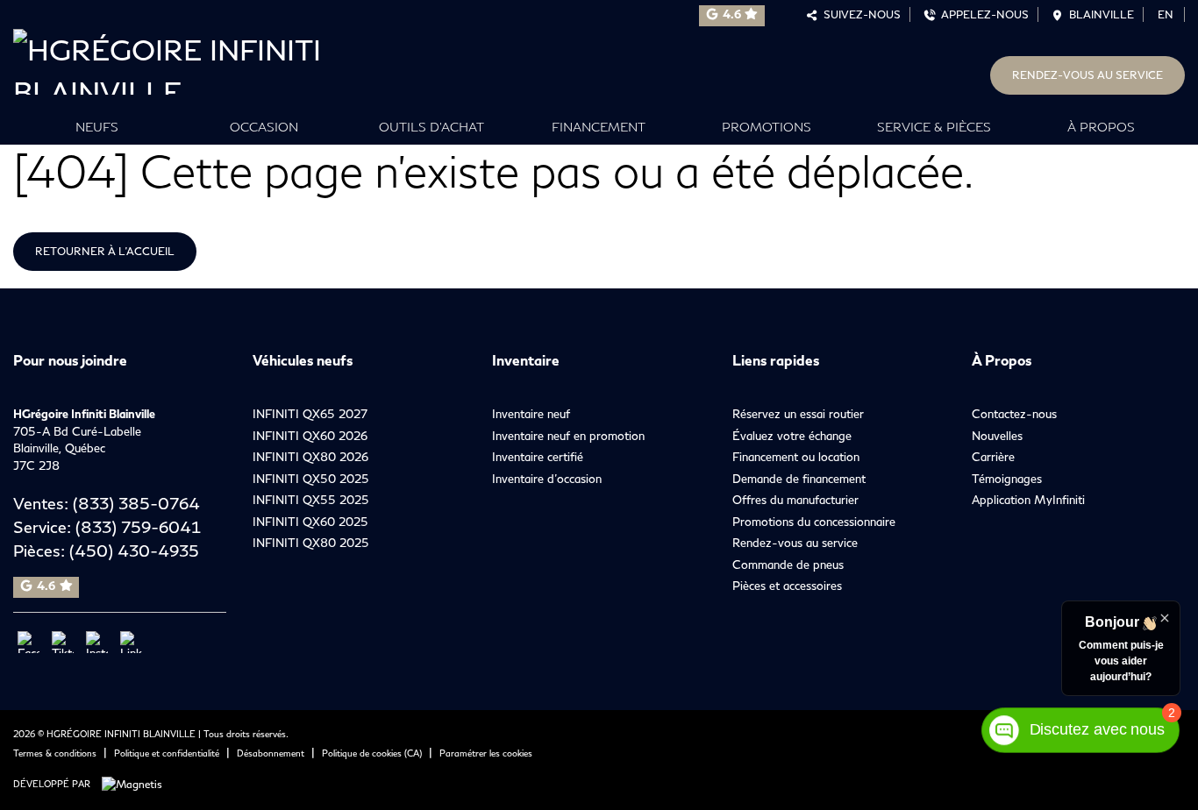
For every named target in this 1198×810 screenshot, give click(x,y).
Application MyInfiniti (1028, 500)
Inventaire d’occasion (547, 479)
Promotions (766, 126)
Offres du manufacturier (795, 500)
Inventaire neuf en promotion (568, 436)
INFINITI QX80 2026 (310, 457)
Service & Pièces (934, 126)
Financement (598, 126)
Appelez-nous (982, 14)
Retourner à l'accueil (105, 251)
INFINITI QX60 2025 (310, 522)
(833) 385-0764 (136, 503)
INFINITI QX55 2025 (311, 500)
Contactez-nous (1014, 414)
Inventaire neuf (531, 414)
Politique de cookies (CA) (372, 753)
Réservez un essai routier (798, 414)
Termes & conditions (54, 753)
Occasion (264, 126)
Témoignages (1007, 479)
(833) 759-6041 (138, 526)
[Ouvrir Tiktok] (63, 642)
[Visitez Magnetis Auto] (136, 783)
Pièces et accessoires (787, 586)
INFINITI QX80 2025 (311, 543)
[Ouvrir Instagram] (97, 642)
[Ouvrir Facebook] (28, 642)
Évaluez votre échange (792, 436)
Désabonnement (270, 753)
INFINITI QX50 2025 (311, 479)
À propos (1101, 126)
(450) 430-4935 (134, 550)
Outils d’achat (431, 126)
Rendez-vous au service (1087, 75)
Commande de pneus (788, 565)
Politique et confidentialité (166, 753)
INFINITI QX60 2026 (310, 436)
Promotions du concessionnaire (813, 522)
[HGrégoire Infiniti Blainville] (199, 57)
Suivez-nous (859, 14)
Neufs (96, 126)
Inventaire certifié (537, 457)
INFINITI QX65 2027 (310, 414)
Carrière (993, 457)
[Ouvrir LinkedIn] (131, 642)
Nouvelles (997, 436)
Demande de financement (799, 479)
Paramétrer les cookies (485, 753)
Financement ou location (795, 457)
